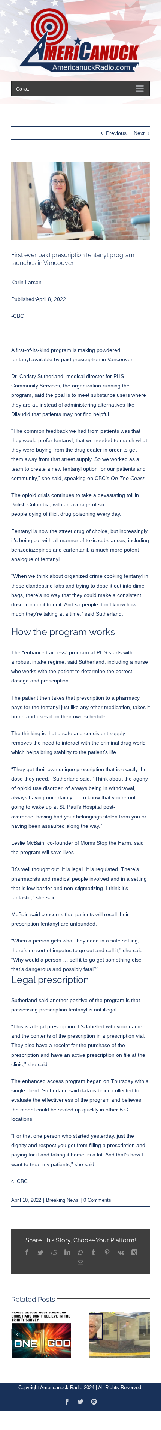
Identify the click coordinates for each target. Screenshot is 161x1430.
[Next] (144, 1333)
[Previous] (16, 1333)
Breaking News (62, 1199)
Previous (116, 132)
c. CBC (19, 1180)
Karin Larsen (26, 281)
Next (139, 132)
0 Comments (97, 1199)
